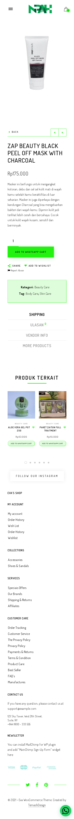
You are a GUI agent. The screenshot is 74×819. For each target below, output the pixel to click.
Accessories (15, 560)
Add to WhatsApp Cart (21, 443)
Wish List (13, 526)
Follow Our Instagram (37, 476)
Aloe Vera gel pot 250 (19, 429)
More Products (37, 345)
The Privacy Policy (19, 640)
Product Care (16, 664)
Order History (16, 520)
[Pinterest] (46, 785)
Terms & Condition (19, 658)
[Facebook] (37, 785)
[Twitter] (28, 785)
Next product (62, 132)
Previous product (54, 132)
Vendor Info (37, 335)
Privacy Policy (16, 646)
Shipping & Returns (20, 600)
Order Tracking (17, 628)
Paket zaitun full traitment (50, 429)
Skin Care (45, 293)
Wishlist (13, 538)
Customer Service (19, 634)
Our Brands (15, 594)
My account (15, 514)
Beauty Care (42, 287)
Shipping (37, 314)
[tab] (37, 315)
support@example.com (22, 708)
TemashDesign (37, 805)
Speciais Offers (17, 588)
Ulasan (37, 325)
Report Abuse (17, 270)
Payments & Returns (20, 652)
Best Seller (14, 670)
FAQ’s (11, 676)
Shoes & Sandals (18, 566)
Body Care (32, 293)
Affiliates (13, 606)
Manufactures (16, 682)
